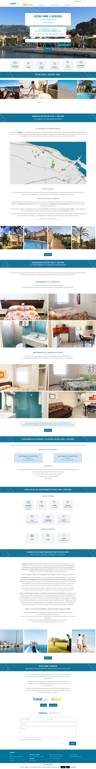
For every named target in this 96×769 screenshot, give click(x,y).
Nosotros (12, 758)
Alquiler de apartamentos (16, 756)
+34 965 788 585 (73, 754)
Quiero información (64, 45)
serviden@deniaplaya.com (75, 756)
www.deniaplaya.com (48, 685)
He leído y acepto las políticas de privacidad (31, 739)
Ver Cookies (73, 767)
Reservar (48, 48)
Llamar (43, 705)
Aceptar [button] (63, 767)
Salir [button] (68, 767)
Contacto (53, 705)
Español (79, 1)
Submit (72, 743)
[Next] (93, 89)
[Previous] (2, 89)
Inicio (11, 754)
